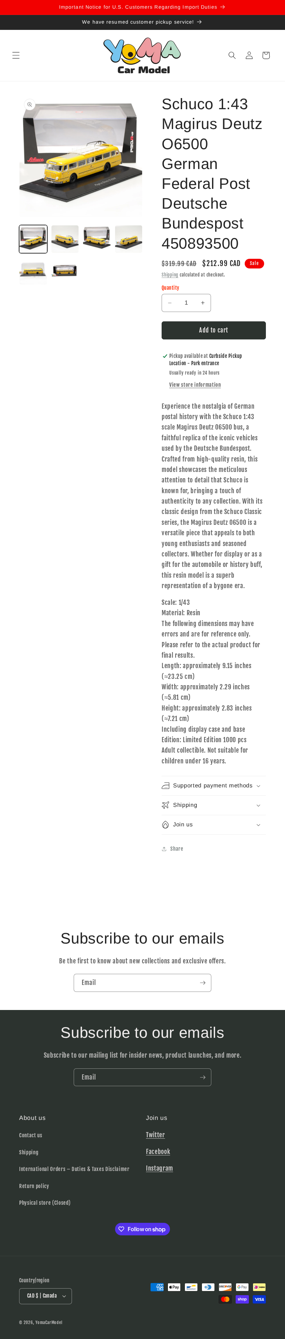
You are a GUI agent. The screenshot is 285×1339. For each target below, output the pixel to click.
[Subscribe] (202, 983)
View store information (195, 384)
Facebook (158, 1151)
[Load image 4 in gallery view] (129, 239)
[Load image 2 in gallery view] (65, 239)
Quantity (170, 288)
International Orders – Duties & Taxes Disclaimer (74, 1168)
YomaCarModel (48, 1322)
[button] (16, 55)
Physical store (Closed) (45, 1202)
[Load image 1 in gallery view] (33, 239)
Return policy (34, 1185)
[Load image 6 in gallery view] (65, 271)
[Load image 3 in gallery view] (97, 239)
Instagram (159, 1168)
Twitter (155, 1135)
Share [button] (176, 848)
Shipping (170, 275)
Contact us (30, 1135)
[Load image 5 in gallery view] (33, 271)
